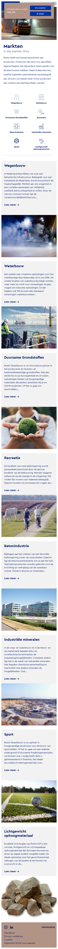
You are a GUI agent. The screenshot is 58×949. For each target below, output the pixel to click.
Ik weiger (40, 14)
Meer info (11, 12)
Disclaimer (9, 933)
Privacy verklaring (13, 936)
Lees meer (10, 205)
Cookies (8, 940)
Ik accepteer (40, 8)
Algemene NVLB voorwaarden (19, 943)
